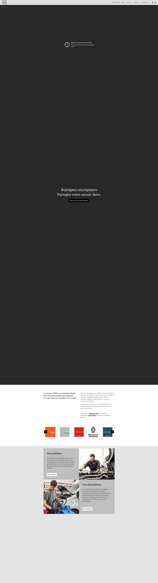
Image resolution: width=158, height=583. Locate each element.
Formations (136, 2)
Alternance (129, 2)
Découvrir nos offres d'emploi (79, 200)
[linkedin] (152, 2)
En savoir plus (52, 474)
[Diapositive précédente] (45, 431)
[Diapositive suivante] (112, 431)
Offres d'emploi (116, 2)
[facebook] (155, 2)
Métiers (123, 2)
